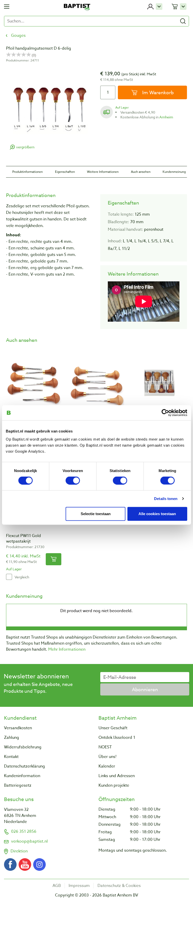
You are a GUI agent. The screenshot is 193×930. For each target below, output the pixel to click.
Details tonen (165, 498)
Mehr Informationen (66, 649)
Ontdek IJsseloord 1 (117, 738)
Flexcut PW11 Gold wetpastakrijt (23, 538)
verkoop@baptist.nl (29, 841)
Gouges (18, 35)
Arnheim (166, 117)
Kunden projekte (114, 785)
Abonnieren (145, 689)
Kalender (107, 766)
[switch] (73, 481)
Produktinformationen (27, 172)
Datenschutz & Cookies (119, 885)
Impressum (79, 885)
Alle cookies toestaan (157, 514)
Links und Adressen (117, 776)
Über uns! (108, 757)
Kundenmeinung (174, 172)
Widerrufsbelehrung (22, 747)
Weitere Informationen (103, 172)
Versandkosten (18, 728)
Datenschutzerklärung (24, 766)
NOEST (105, 747)
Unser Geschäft (113, 728)
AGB (57, 885)
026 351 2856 (23, 831)
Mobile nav (6, 7)
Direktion (19, 851)
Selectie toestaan (96, 514)
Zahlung (11, 738)
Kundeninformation (22, 776)
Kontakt (11, 757)
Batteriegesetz (17, 785)
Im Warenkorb (157, 92)
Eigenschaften (65, 172)
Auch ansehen (141, 172)
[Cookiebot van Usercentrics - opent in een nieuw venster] (165, 413)
